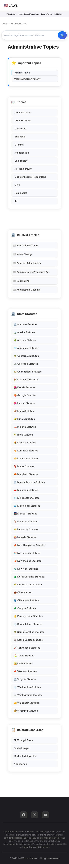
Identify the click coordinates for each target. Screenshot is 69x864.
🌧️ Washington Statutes (27, 687)
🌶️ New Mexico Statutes (27, 560)
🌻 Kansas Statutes (25, 442)
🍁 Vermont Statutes (25, 671)
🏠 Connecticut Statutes (28, 371)
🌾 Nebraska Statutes (26, 529)
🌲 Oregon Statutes (25, 608)
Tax (17, 201)
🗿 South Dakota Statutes (28, 639)
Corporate (20, 128)
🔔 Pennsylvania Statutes (28, 616)
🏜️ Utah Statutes (23, 663)
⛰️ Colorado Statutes (26, 363)
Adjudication (11, 14)
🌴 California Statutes (26, 356)
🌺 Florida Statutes (24, 387)
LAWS (4, 24)
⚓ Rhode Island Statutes (28, 624)
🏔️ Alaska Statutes (24, 332)
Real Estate (21, 192)
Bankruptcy (21, 160)
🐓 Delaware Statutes (26, 379)
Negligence (20, 764)
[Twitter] (34, 814)
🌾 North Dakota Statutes (28, 584)
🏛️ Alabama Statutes (25, 324)
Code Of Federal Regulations (29, 14)
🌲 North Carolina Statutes (29, 576)
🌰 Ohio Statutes (23, 592)
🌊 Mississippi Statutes (27, 505)
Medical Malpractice (25, 756)
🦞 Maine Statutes (24, 466)
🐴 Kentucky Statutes (26, 450)
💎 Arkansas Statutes (26, 348)
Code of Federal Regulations (30, 176)
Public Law (58, 14)
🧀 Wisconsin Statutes (26, 702)
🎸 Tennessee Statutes (27, 647)
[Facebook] (23, 814)
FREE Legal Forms (23, 740)
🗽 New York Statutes (26, 568)
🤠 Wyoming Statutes (26, 710)
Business (20, 136)
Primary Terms (46, 14)
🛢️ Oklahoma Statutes (26, 600)
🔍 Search (62, 35)
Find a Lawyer (22, 748)
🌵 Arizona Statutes (25, 340)
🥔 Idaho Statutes (24, 411)
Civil (17, 184)
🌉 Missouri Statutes (25, 513)
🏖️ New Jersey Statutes (27, 553)
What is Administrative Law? (27, 79)
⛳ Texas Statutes (24, 655)
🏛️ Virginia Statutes (25, 679)
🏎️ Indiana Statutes (25, 426)
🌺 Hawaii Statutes (24, 403)
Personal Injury (23, 168)
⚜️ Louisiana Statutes (26, 458)
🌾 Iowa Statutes (23, 434)
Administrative (23, 112)
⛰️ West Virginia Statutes (28, 695)
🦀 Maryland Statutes (26, 474)
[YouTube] (45, 814)
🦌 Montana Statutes (26, 521)
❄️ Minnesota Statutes (26, 497)
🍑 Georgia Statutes (25, 395)
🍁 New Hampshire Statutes (30, 545)
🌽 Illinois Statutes (24, 419)
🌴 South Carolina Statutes (29, 632)
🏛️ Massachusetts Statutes (29, 482)
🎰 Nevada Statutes (25, 537)
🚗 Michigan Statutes (26, 490)
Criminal (19, 144)
